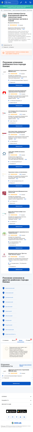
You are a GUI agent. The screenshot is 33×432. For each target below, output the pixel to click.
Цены (20, 340)
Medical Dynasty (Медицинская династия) (17, 192)
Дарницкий (8, 311)
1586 (20, 174)
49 (20, 134)
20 (18, 25)
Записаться (19, 85)
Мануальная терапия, (19, 27)
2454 (20, 114)
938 (20, 235)
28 (19, 73)
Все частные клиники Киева (25, 365)
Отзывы (29, 340)
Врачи (14, 340)
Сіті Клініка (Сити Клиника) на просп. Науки (17, 112)
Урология (19, 29)
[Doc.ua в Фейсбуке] (8, 416)
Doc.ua (3, 425)
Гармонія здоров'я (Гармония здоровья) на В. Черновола (17, 91)
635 (20, 155)
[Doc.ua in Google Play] (22, 411)
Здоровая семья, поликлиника (17, 172)
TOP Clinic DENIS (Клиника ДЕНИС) (16, 152)
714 (20, 194)
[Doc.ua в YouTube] (20, 416)
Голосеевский (9, 292)
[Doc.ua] (2, 2)
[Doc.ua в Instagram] (12, 416)
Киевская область (10, 334)
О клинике (6, 340)
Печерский (8, 320)
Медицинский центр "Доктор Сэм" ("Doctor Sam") (17, 254)
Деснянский (8, 306)
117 (20, 214)
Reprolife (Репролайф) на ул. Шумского (17, 212)
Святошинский (9, 329)
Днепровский (9, 297)
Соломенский (9, 302)
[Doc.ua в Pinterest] (24, 416)
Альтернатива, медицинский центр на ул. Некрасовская (17, 132)
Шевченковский (9, 288)
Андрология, (11, 27)
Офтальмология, (12, 29)
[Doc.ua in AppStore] (11, 411)
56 (19, 256)
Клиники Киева (6, 10)
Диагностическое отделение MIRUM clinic (17, 71)
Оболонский (8, 315)
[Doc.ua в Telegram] (16, 416)
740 (20, 94)
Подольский (8, 325)
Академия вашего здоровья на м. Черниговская (18, 233)
